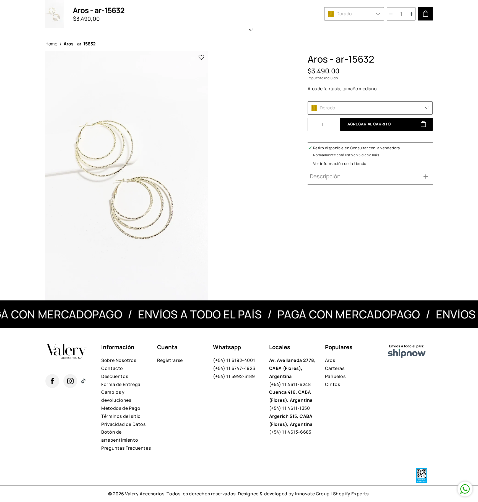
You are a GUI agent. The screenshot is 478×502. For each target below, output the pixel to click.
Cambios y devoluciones (116, 396)
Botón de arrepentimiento (119, 436)
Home (51, 44)
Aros (330, 360)
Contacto (112, 368)
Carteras (335, 368)
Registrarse (170, 360)
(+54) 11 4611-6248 (292, 372)
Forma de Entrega (121, 384)
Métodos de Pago (120, 408)
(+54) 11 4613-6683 (291, 424)
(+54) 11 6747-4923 (234, 368)
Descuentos (114, 376)
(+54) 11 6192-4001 (234, 360)
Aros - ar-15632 (80, 44)
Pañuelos (335, 376)
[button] (369, 176)
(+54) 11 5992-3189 (234, 376)
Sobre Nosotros (118, 360)
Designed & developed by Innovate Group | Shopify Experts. (304, 494)
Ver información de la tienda (340, 163)
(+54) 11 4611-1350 (291, 400)
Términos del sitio (121, 416)
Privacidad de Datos (123, 424)
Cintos (332, 384)
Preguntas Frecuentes (126, 448)
